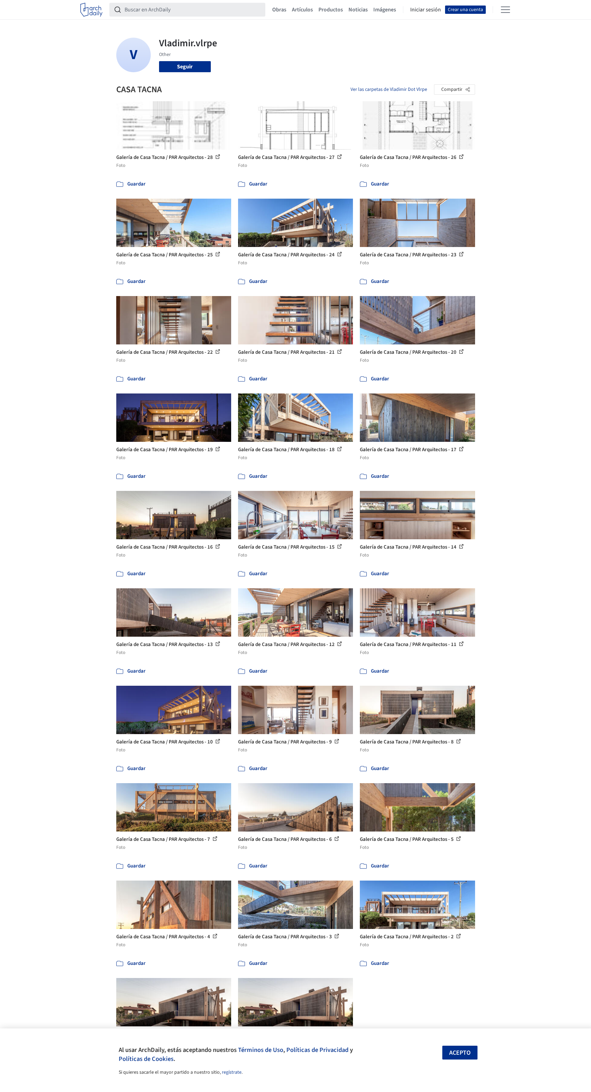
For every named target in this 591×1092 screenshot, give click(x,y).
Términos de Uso (260, 1049)
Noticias (358, 9)
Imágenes (384, 9)
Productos (330, 9)
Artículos (302, 9)
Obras (279, 9)
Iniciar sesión (425, 9)
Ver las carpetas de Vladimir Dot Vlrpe (389, 89)
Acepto (460, 1052)
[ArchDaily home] (91, 10)
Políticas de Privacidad (317, 1049)
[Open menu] (505, 9)
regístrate (232, 1072)
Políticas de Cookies (146, 1058)
